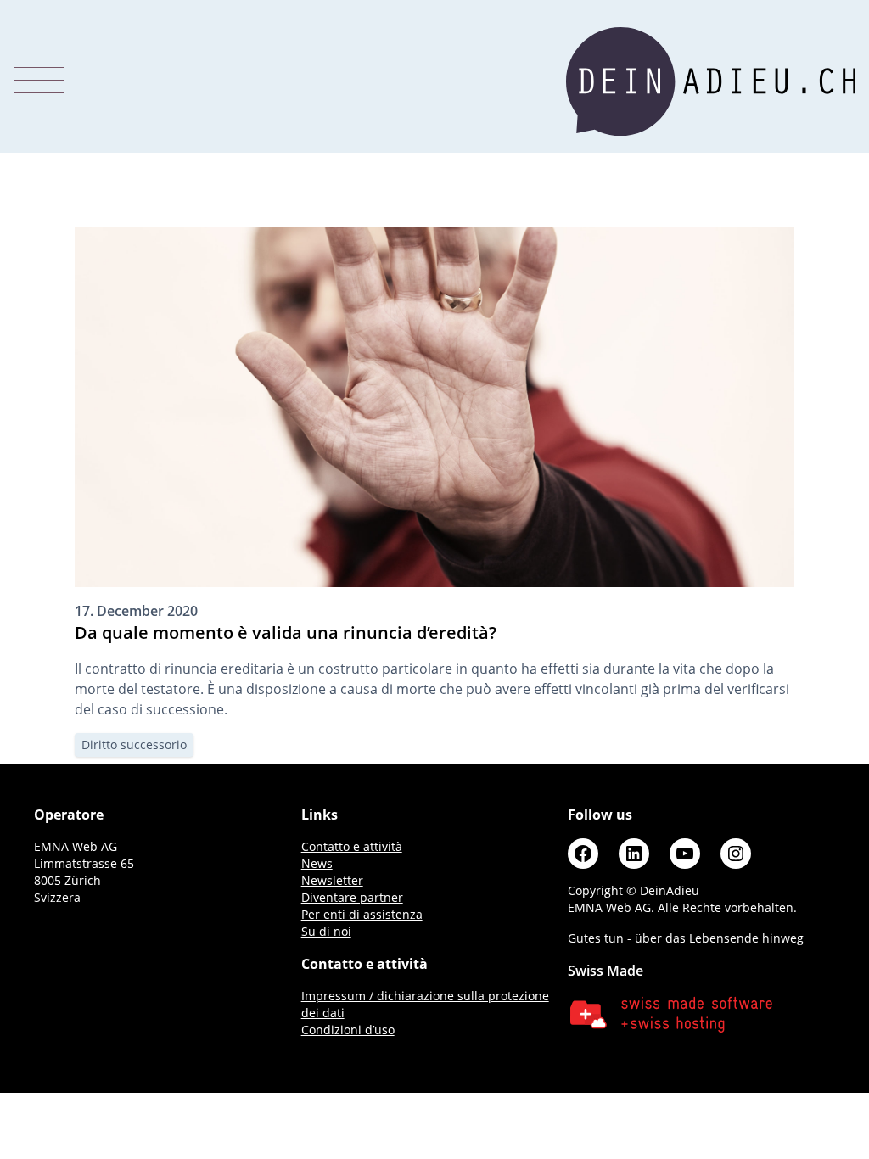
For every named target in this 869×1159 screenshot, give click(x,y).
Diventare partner (352, 897)
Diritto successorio (134, 744)
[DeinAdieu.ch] (710, 81)
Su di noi (326, 931)
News (317, 863)
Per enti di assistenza (362, 914)
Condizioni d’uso (348, 1030)
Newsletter (332, 880)
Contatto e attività (351, 846)
